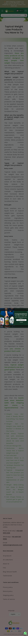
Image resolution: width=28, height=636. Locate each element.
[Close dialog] (27, 311)
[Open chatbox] (25, 633)
